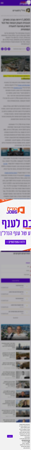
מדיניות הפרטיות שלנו (26, 440)
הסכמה (9, 436)
